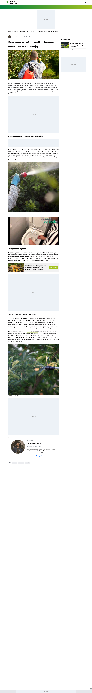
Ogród (27, 462)
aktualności (23, 7)
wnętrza (54, 7)
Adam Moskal (16, 37)
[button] (91, 689)
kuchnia (35, 7)
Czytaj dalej (53, 267)
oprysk (14, 462)
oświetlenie (48, 7)
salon (29, 7)
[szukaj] (85, 2)
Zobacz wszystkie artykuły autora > (37, 456)
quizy (78, 7)
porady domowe (71, 7)
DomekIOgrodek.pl (13, 31)
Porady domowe (24, 31)
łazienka (41, 7)
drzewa (21, 462)
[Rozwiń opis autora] (42, 453)
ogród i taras (61, 7)
